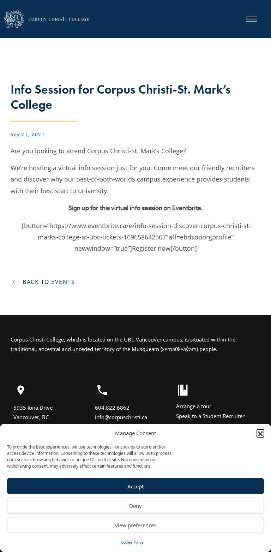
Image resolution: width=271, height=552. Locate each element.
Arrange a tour (193, 406)
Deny (135, 505)
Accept (135, 486)
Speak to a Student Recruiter (210, 416)
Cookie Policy (132, 542)
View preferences (135, 525)
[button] (260, 433)
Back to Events (47, 282)
